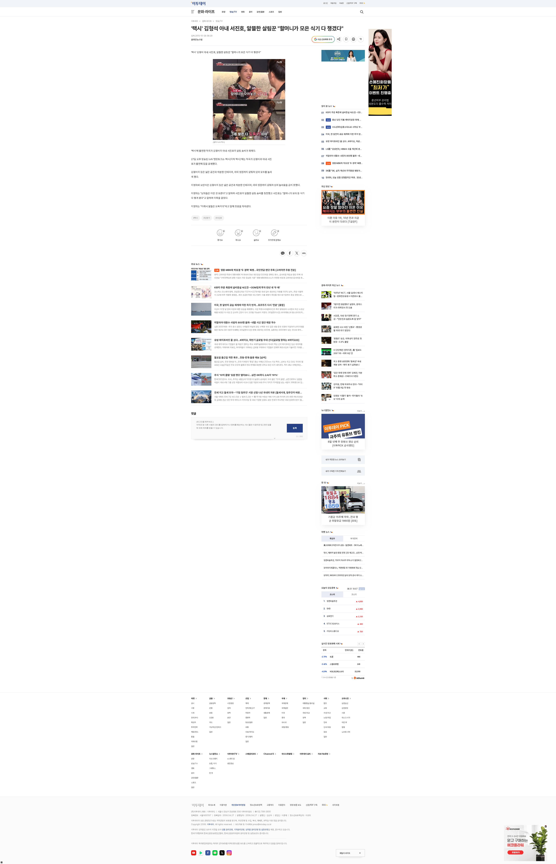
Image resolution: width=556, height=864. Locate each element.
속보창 (341, 3)
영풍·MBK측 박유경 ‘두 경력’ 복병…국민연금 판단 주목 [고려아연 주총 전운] (255, 270)
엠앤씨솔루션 (332, 601)
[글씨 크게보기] (361, 39)
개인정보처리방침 (238, 805)
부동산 (230, 698)
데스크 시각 (346, 718)
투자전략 (354, 538)
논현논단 (345, 703)
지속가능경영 (323, 754)
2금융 (211, 718)
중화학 (247, 718)
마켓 (193, 698)
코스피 (332, 594)
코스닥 (354, 594)
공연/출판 (260, 12)
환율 (192, 737)
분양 (229, 718)
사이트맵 (335, 805)
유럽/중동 (285, 727)
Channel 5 (269, 754)
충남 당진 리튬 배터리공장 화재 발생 (345, 120)
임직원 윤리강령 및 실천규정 (257, 829)
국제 (283, 698)
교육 (325, 708)
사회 (325, 698)
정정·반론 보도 (295, 805)
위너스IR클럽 (287, 754)
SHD (329, 608)
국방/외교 (306, 713)
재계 (247, 703)
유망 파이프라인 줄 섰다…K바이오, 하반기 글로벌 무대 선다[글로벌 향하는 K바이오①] (256, 340)
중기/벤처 (249, 737)
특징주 (332, 538)
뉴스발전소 (213, 754)
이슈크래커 (213, 759)
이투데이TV (232, 754)
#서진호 (219, 218)
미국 (283, 713)
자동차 (247, 713)
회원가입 (333, 3)
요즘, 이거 (212, 763)
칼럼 (343, 727)
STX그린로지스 (333, 623)
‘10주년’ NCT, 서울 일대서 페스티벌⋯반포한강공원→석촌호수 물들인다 (348, 296)
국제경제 (285, 703)
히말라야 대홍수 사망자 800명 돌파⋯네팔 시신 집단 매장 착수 (245, 322)
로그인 (325, 3)
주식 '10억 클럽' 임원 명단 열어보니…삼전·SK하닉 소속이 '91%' (246, 375)
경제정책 (267, 703)
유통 (247, 727)
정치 (304, 698)
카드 (210, 722)
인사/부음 (327, 727)
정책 (229, 713)
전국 (325, 722)
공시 (192, 703)
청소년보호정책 (256, 805)
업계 (229, 708)
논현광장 (345, 708)
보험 (210, 713)
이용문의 (281, 805)
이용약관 (223, 805)
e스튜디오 (231, 759)
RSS (361, 3)
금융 (211, 698)
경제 (265, 698)
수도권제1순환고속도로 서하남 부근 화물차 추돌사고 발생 (354, 127)
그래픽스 (212, 768)
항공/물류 (249, 722)
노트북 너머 (346, 732)
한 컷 (211, 773)
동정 (325, 732)
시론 (343, 713)
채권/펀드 (194, 732)
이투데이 (194, 21)
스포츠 (271, 12)
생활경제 (267, 713)
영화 (243, 12)
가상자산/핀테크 (215, 727)
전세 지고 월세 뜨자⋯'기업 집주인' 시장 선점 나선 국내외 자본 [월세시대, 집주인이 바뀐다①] (259, 392)
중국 (283, 718)
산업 (247, 698)
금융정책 (212, 703)
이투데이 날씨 (305, 754)
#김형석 (207, 218)
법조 (325, 703)
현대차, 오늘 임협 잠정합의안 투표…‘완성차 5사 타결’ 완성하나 (352, 177)
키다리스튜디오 (333, 631)
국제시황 (194, 741)
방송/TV (233, 12)
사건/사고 (327, 713)
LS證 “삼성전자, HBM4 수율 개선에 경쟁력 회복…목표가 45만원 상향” (357, 149)
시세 (192, 713)
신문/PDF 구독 (351, 3)
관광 (223, 12)
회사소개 (211, 805)
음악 (250, 12)
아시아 (284, 722)
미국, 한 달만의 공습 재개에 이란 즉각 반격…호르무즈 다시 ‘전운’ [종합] (249, 305)
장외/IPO (194, 718)
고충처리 (270, 805)
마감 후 (344, 722)
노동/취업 (327, 718)
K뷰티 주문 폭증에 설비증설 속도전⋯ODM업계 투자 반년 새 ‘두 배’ (247, 287)
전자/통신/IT (250, 708)
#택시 (195, 218)
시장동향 (230, 703)
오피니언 (345, 698)
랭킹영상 (230, 763)
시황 (192, 708)
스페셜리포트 (250, 754)
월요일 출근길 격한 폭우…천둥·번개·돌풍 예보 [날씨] (240, 357)
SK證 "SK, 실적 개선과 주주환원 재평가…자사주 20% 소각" (352, 170)
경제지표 (267, 708)
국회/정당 (306, 708)
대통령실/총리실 (308, 703)
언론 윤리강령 (227, 829)
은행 (210, 708)
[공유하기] (339, 39)
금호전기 (330, 616)
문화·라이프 (206, 11)
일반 (280, 12)
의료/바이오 (249, 732)
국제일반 (285, 708)
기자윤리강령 (239, 829)
